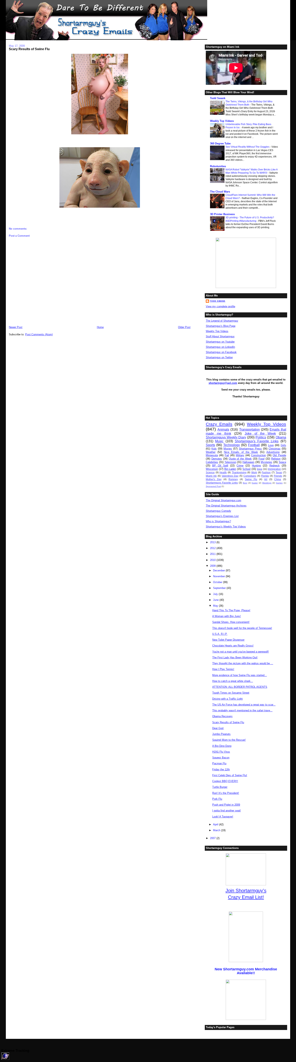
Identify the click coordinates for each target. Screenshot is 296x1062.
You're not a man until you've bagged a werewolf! (240, 651)
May (216, 605)
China (277, 479)
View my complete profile (220, 306)
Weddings (266, 483)
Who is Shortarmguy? (218, 521)
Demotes (216, 458)
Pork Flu (217, 798)
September (220, 588)
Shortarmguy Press (250, 448)
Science (210, 472)
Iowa (259, 469)
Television (230, 462)
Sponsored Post (213, 486)
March (217, 830)
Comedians (249, 476)
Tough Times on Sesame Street (230, 692)
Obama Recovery (222, 716)
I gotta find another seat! (226, 810)
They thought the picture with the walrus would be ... (242, 663)
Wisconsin (212, 468)
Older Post (184, 327)
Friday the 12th (221, 769)
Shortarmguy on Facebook (221, 352)
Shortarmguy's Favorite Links (256, 441)
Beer (245, 483)
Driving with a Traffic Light (227, 698)
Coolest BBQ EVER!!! (225, 781)
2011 (213, 553)
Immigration (274, 469)
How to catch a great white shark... (232, 681)
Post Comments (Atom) (39, 334)
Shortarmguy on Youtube (220, 341)
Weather (210, 452)
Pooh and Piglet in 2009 (226, 804)
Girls (283, 445)
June (216, 599)
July (216, 594)
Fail (227, 455)
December (219, 570)
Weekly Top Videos (222, 120)
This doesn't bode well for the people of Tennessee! (242, 628)
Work (254, 472)
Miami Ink (211, 476)
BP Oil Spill (220, 465)
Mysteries (266, 462)
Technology (231, 445)
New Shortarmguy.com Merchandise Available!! (246, 971)
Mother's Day (213, 479)
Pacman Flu (219, 763)
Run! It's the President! (225, 793)
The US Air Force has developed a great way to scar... (243, 704)
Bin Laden (230, 468)
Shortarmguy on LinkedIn (220, 346)
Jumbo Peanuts (221, 734)
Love (271, 445)
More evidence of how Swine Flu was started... (239, 675)
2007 (213, 838)
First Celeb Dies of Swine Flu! (229, 775)
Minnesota (212, 455)
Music (219, 441)
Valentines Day (230, 476)
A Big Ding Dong (221, 745)
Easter (255, 483)
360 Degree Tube (220, 143)
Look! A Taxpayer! (222, 816)
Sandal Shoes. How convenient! (230, 622)
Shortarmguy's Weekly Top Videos (226, 526)
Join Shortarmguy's (246, 890)
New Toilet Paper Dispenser (228, 639)
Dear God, (218, 728)
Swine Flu (251, 479)
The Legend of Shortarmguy (222, 320)
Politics (261, 437)
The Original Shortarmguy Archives (226, 505)
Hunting (256, 465)
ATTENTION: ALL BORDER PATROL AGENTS (239, 686)
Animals (223, 429)
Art (265, 479)
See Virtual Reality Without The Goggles (248, 146)
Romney (233, 479)
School (246, 468)
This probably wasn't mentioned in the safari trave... (242, 710)
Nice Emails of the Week (241, 452)
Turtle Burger (219, 786)
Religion (275, 458)
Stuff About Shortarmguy (220, 336)
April (216, 824)
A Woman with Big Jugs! (226, 616)
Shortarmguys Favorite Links (222, 482)
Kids (214, 448)
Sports (210, 445)
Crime (240, 465)
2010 (213, 560)
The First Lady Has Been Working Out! (235, 657)
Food (261, 458)
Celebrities (212, 462)
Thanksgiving (239, 472)
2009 (213, 565)
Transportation (249, 429)
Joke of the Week (260, 433)
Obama (281, 437)
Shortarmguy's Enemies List (222, 516)
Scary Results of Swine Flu (29, 49)
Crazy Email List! (246, 897)
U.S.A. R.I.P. (219, 633)
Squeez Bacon (220, 757)
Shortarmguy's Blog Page (220, 325)
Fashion (266, 472)
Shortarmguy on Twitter (219, 357)
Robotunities (218, 166)
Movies (228, 448)
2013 (213, 542)
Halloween (248, 462)
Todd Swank (217, 98)
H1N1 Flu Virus (221, 751)
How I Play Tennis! (223, 669)
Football (254, 445)
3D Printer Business (222, 214)
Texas (279, 472)
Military (240, 455)
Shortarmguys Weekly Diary (226, 437)
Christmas (274, 448)
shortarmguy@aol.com (223, 382)
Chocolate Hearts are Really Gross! (233, 645)
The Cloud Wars (220, 191)
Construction (258, 455)
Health (223, 472)
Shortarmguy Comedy (218, 510)
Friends (278, 476)
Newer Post (15, 327)
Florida (265, 476)
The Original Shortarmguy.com (223, 500)
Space (282, 462)
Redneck (274, 465)
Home (100, 327)
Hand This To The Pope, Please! (231, 610)
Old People (279, 455)
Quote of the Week (240, 458)
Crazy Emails (219, 424)
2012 (213, 548)
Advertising (272, 452)
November (219, 576)
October (218, 582)
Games (279, 483)
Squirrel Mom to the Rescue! (229, 739)
